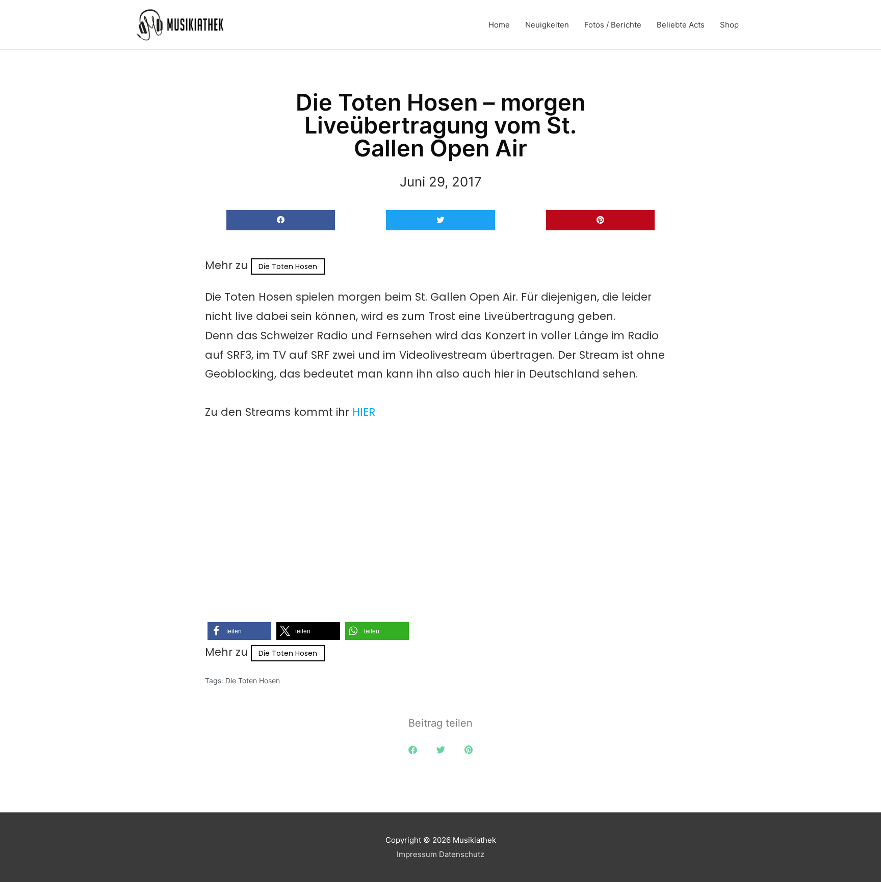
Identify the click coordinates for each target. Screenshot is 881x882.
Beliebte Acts (681, 25)
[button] (280, 220)
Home (499, 25)
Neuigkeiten (547, 25)
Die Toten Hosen (287, 266)
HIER (363, 412)
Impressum (417, 854)
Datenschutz (461, 854)
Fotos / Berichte (612, 25)
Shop (729, 25)
